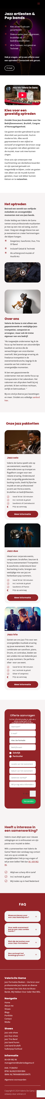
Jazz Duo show (11, 1036)
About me (9, 1005)
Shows (8, 1009)
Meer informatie (22, 514)
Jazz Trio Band (11, 1039)
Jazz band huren (12, 1042)
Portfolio (9, 1015)
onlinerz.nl (21, 1094)
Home (7, 1002)
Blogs (7, 1012)
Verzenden (29, 801)
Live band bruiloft (13, 1045)
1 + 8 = (26, 794)
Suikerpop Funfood (13, 1049)
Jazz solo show (11, 1032)
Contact (8, 1018)
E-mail (9, 68)
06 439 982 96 (11, 1059)
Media (8, 1022)
